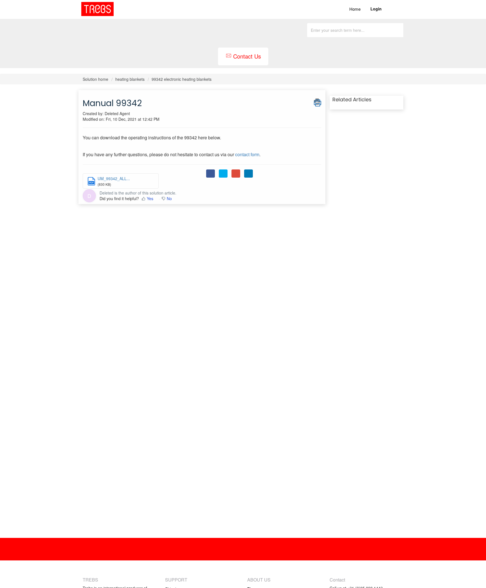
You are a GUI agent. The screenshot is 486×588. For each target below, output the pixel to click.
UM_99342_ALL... (114, 178)
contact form (247, 154)
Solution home (96, 79)
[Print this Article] (317, 102)
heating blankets (130, 79)
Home (355, 9)
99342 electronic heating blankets (182, 79)
